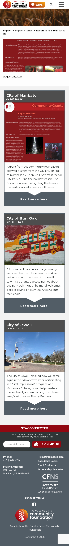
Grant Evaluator (47, 465)
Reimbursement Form (51, 456)
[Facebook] (34, 504)
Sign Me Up (50, 444)
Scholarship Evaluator (51, 469)
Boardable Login (48, 461)
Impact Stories (24, 30)
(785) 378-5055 (11, 460)
